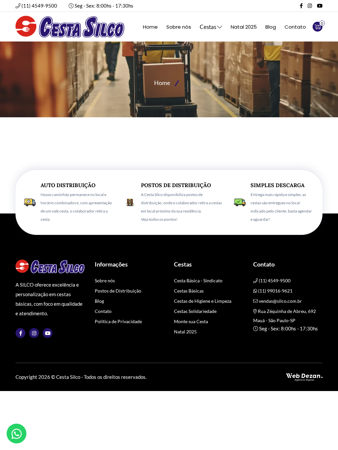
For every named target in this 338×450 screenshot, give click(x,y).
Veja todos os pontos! (159, 219)
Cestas (208, 26)
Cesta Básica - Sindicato (198, 280)
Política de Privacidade (118, 321)
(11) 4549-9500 (39, 5)
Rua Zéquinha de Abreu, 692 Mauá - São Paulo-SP (284, 315)
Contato (295, 26)
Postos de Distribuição (118, 291)
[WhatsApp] (16, 433)
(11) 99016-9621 (274, 291)
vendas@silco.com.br (280, 301)
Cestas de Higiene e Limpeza (202, 301)
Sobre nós (178, 26)
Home (150, 26)
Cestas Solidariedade (195, 311)
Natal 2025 (244, 26)
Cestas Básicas (189, 291)
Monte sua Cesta (191, 321)
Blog (270, 26)
